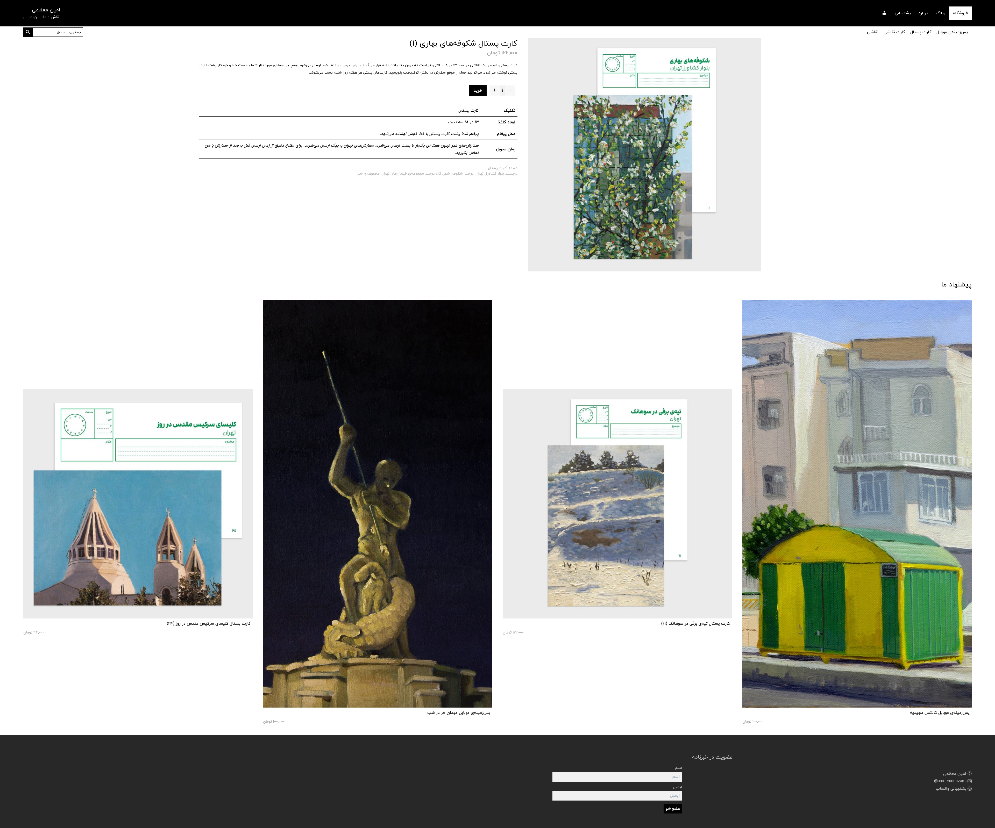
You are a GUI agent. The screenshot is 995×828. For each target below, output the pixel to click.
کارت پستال (920, 32)
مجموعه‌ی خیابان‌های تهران (402, 173)
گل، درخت (433, 173)
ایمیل (677, 787)
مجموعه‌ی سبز (368, 173)
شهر (446, 173)
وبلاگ (940, 13)
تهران (479, 173)
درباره (923, 13)
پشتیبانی (903, 13)
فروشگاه (960, 13)
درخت (469, 173)
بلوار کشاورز (494, 173)
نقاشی (872, 32)
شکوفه (457, 173)
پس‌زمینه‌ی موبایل (952, 32)
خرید (478, 90)
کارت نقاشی (894, 32)
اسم (678, 768)
